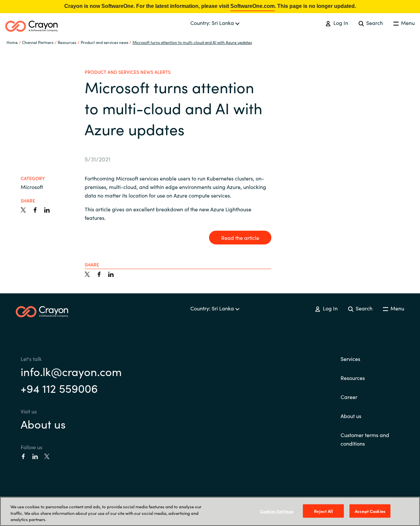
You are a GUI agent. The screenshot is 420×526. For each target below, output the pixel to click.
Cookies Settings (276, 511)
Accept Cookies (370, 511)
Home (12, 42)
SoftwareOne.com (252, 6)
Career (349, 396)
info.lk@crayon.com (71, 371)
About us (43, 423)
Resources (353, 377)
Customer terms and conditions (365, 439)
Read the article (240, 237)
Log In (340, 22)
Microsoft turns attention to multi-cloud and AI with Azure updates (192, 42)
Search (374, 22)
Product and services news (104, 42)
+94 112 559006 (59, 388)
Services (350, 358)
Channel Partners (37, 42)
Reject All (323, 511)
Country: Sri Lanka (212, 22)
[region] (210, 511)
